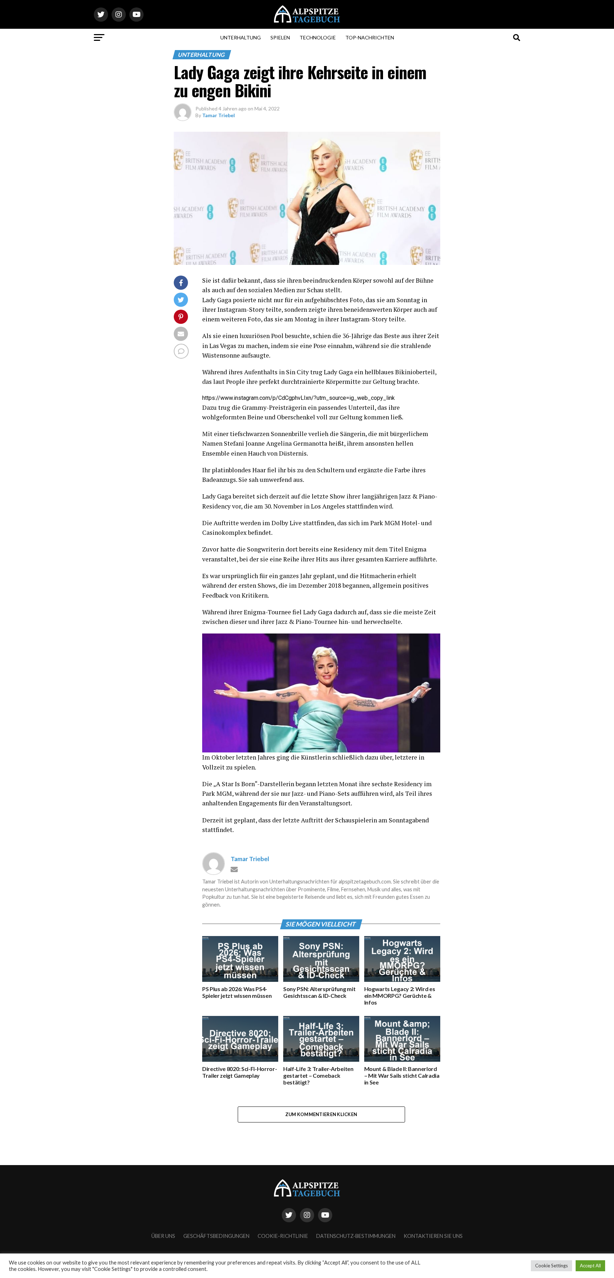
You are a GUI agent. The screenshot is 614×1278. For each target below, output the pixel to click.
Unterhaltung (240, 37)
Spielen (280, 37)
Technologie (318, 37)
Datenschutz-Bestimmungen (355, 1236)
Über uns (163, 1236)
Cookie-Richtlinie (283, 1236)
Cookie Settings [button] (551, 1265)
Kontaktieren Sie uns (433, 1236)
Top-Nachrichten (369, 37)
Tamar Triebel (218, 115)
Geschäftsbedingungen (216, 1236)
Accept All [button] (590, 1265)
